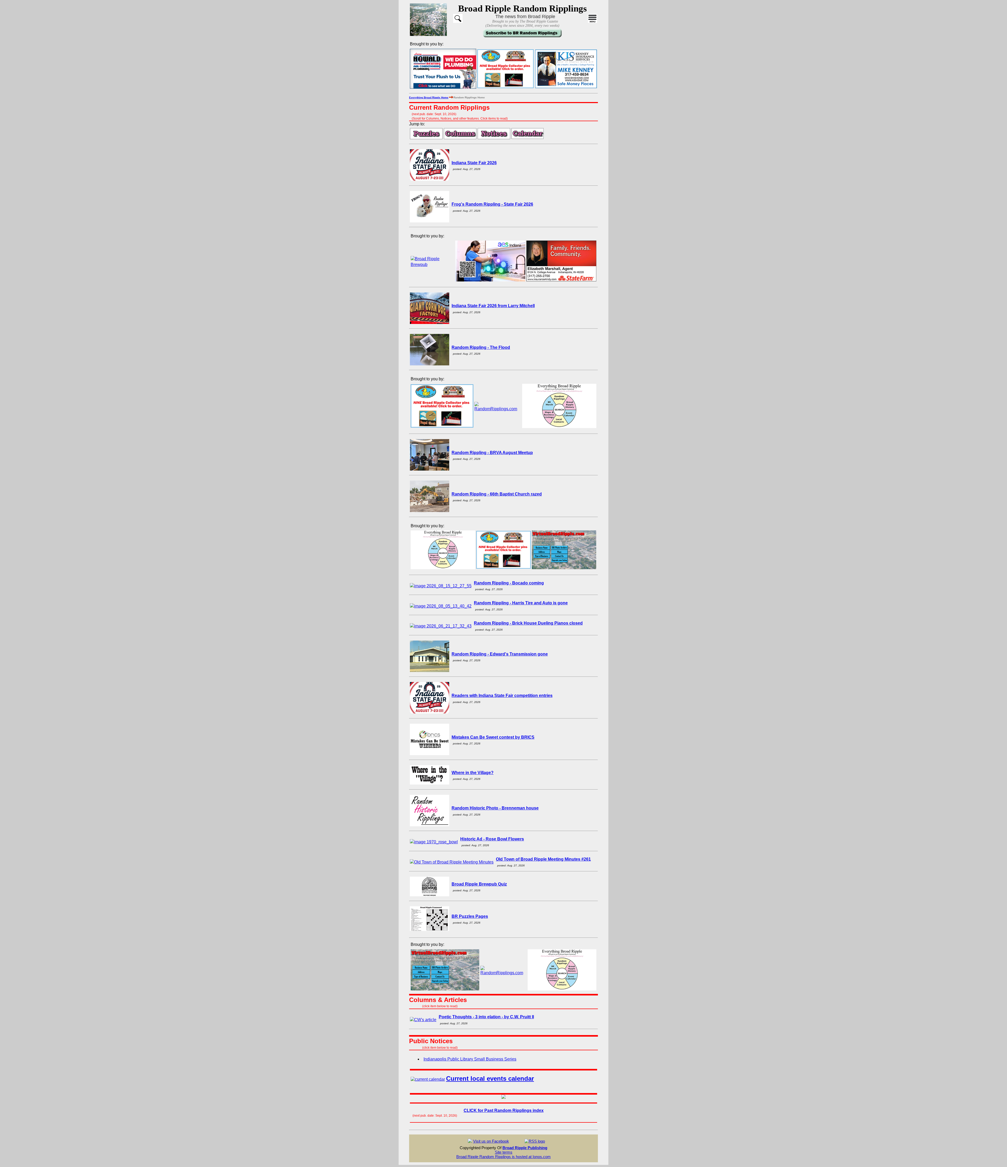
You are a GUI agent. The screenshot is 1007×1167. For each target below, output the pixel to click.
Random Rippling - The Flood (481, 347)
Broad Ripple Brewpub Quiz (479, 884)
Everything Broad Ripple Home (428, 97)
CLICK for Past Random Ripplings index (504, 1110)
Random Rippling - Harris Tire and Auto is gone (521, 603)
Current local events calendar (490, 1078)
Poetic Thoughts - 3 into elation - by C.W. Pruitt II (486, 1017)
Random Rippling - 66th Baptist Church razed (497, 494)
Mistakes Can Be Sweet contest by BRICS (493, 737)
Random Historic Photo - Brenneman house (495, 808)
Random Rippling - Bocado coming (509, 583)
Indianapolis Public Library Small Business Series (470, 1059)
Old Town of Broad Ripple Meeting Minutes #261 (543, 859)
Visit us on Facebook (491, 1141)
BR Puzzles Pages (470, 916)
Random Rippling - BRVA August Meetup (492, 452)
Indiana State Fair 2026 (474, 163)
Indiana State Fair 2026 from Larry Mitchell (493, 305)
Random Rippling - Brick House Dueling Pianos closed (528, 623)
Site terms (503, 1152)
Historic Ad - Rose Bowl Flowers (492, 839)
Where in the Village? (473, 772)
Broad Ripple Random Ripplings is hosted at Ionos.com (503, 1156)
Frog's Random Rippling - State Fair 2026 (492, 204)
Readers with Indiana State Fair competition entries (502, 695)
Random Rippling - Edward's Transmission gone (500, 654)
